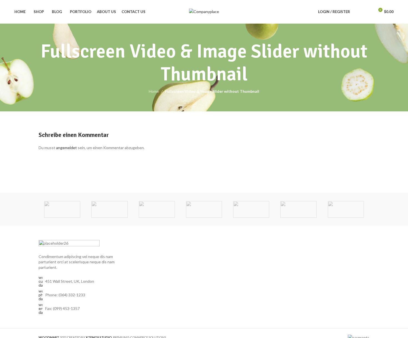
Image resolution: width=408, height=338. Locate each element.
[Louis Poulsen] (156, 209)
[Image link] (69, 243)
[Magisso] (109, 209)
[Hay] (298, 209)
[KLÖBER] (204, 209)
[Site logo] (204, 11)
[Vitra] (62, 209)
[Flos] (345, 209)
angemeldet (66, 147)
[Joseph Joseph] (251, 209)
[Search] (358, 11)
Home (154, 91)
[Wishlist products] (368, 11)
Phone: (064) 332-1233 (65, 294)
